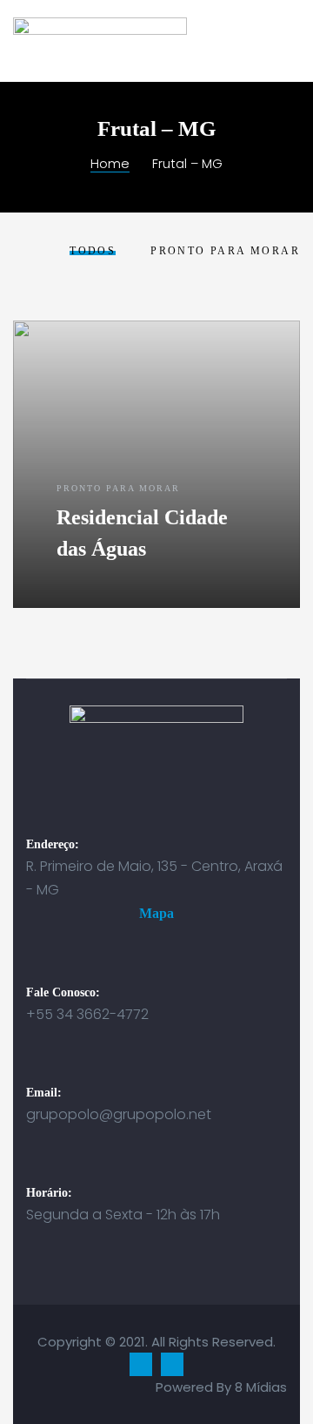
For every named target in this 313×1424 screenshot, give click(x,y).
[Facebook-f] (141, 1364)
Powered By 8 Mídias (221, 1387)
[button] (156, 914)
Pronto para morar (118, 488)
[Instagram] (172, 1364)
